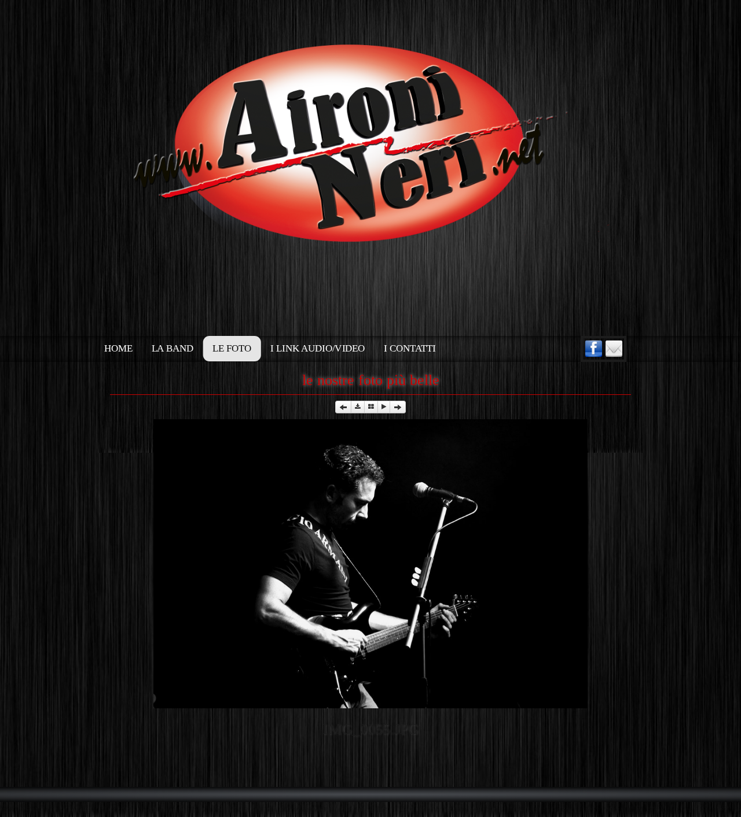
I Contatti (409, 348)
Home (118, 348)
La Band (173, 348)
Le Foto (231, 348)
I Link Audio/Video (317, 348)
